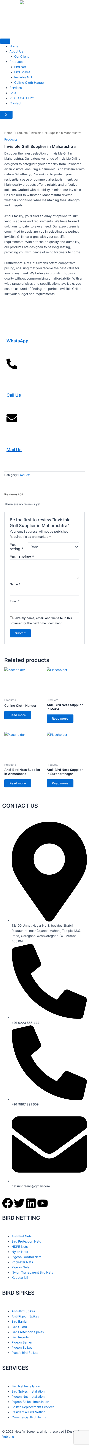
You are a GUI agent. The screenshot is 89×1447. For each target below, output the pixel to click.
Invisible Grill (23, 77)
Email (14, 601)
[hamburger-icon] (5, 41)
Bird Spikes (22, 72)
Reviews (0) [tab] (13, 494)
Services (16, 88)
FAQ (13, 93)
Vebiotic (8, 1437)
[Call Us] (11, 369)
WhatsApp (17, 340)
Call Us (13, 395)
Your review (22, 556)
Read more (18, 715)
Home (14, 46)
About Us (16, 51)
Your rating (16, 547)
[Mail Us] (11, 423)
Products (16, 62)
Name (15, 584)
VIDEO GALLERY (22, 98)
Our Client (21, 57)
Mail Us (14, 449)
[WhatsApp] (11, 315)
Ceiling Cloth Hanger (29, 83)
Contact (15, 103)
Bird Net (20, 67)
